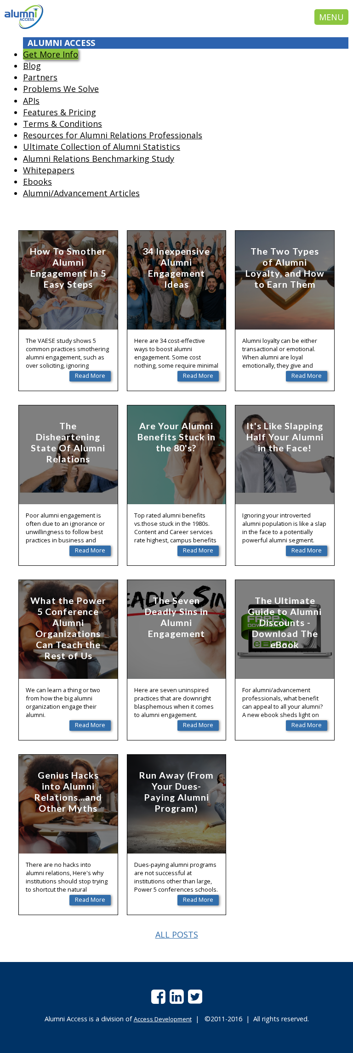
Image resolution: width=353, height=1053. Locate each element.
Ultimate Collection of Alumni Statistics (101, 146)
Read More (90, 376)
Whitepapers (48, 170)
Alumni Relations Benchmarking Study (98, 158)
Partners (40, 77)
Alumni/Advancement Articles (81, 193)
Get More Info (50, 54)
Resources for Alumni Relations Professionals (112, 135)
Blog (32, 65)
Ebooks (37, 181)
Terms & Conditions (62, 123)
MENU (331, 17)
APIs (31, 100)
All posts (176, 934)
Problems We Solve (61, 88)
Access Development (163, 1019)
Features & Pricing (59, 112)
